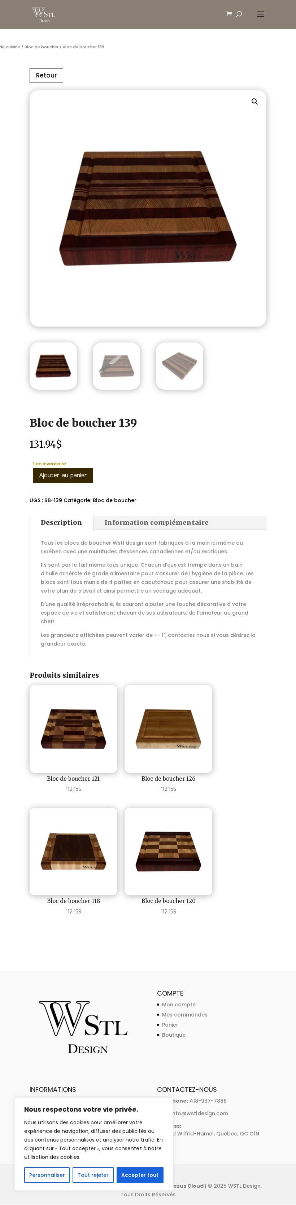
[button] (254, 101)
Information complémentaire (156, 522)
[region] (93, 1144)
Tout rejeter (93, 1175)
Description (61, 522)
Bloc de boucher (41, 47)
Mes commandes (185, 1014)
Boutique (174, 1034)
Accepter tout (139, 1175)
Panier (170, 1024)
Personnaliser (47, 1175)
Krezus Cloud (185, 1186)
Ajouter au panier (63, 475)
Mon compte (179, 1004)
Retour (46, 75)
